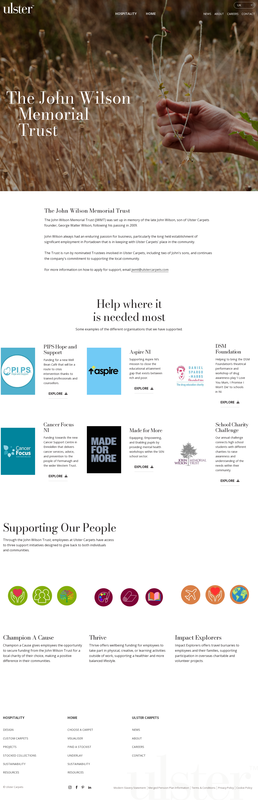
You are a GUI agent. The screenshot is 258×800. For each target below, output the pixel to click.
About (219, 14)
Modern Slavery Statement (130, 788)
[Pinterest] (83, 787)
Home (151, 13)
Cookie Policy (244, 788)
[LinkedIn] (89, 787)
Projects (10, 747)
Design (8, 730)
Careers (232, 14)
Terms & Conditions (203, 788)
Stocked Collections (19, 755)
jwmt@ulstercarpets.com (150, 269)
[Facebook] (76, 787)
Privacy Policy (226, 788)
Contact (248, 14)
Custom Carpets (15, 738)
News (207, 14)
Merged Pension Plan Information (168, 788)
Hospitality (126, 13)
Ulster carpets (145, 717)
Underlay (75, 755)
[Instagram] (70, 787)
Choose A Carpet (80, 730)
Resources (11, 772)
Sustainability (14, 764)
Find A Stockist (79, 747)
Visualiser (75, 738)
